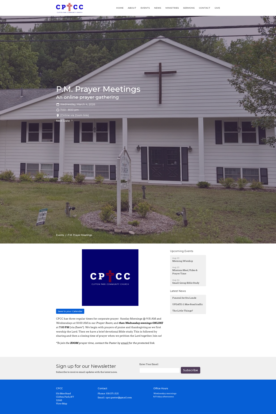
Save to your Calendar (70, 311)
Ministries (172, 7)
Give (217, 7)
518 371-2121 (112, 393)
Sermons (189, 7)
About (132, 7)
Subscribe (190, 370)
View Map (61, 403)
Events (145, 7)
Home (119, 7)
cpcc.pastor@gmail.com (119, 397)
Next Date (63, 120)
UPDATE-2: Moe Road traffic (187, 304)
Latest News (178, 291)
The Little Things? (182, 310)
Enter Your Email (148, 364)
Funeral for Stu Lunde (184, 298)
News (157, 7)
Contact (204, 7)
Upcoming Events (181, 251)
